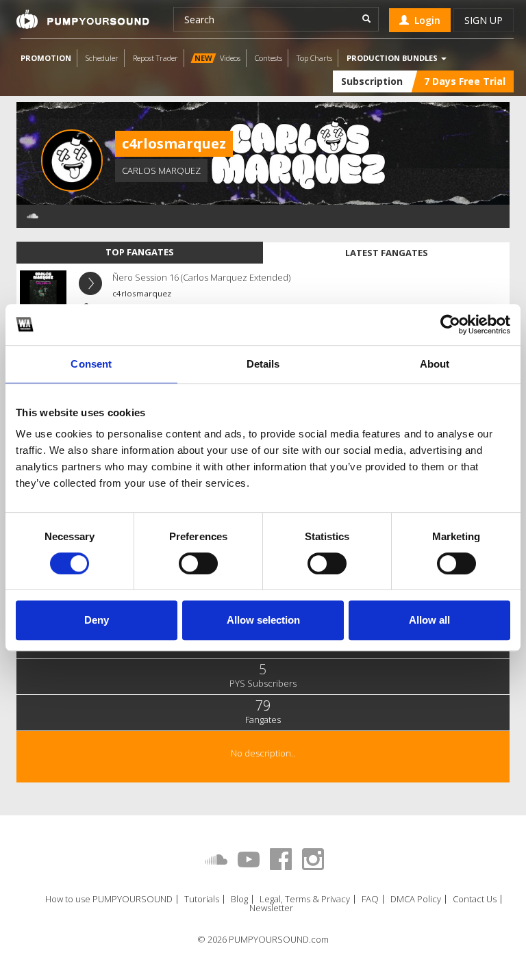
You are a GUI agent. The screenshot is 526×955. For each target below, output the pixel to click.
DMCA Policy (415, 899)
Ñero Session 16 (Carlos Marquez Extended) (201, 277)
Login (424, 20)
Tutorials (201, 899)
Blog (239, 899)
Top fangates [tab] (139, 252)
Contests (268, 58)
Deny (96, 620)
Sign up (483, 20)
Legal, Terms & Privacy (305, 899)
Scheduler (102, 58)
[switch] (198, 563)
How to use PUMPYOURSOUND (109, 899)
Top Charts (314, 58)
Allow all (429, 620)
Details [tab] (263, 364)
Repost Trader (155, 58)
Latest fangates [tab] (386, 252)
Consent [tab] (91, 364)
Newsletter (271, 908)
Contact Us (475, 899)
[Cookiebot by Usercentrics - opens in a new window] (450, 324)
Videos (217, 58)
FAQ (370, 899)
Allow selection (263, 620)
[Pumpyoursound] (82, 19)
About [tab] (435, 364)
